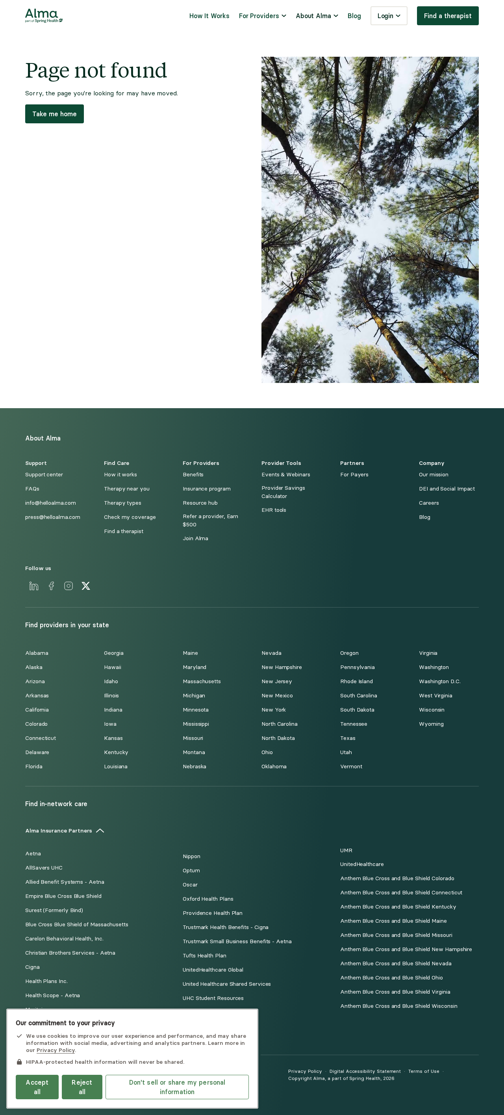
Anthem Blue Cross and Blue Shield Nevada (396, 963)
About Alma (313, 16)
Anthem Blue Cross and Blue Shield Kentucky (398, 906)
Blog (354, 16)
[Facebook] (51, 586)
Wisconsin (432, 709)
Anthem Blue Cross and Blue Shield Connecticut (401, 892)
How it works (120, 474)
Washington (434, 667)
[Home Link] (44, 16)
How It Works (209, 16)
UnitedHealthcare (362, 864)
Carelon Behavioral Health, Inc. (64, 938)
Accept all (37, 1087)
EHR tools (273, 510)
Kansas (113, 738)
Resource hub (200, 503)
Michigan (194, 695)
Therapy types (122, 503)
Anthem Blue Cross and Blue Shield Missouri (396, 935)
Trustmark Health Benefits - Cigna (226, 927)
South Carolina (358, 695)
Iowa (110, 724)
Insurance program (207, 488)
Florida (33, 766)
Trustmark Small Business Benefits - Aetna (237, 941)
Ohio (267, 752)
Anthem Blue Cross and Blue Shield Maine (393, 921)
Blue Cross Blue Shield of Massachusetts (76, 924)
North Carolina (279, 724)
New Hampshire (281, 667)
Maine (190, 653)
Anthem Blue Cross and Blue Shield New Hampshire (406, 949)
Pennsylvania (357, 667)
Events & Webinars (285, 474)
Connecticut (40, 738)
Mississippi (196, 724)
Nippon (191, 856)
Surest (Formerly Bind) (54, 910)
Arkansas (37, 695)
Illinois (111, 695)
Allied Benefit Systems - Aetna (64, 882)
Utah (346, 752)
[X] (85, 586)
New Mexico (277, 695)
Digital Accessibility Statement (365, 1071)
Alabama (36, 653)
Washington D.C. (440, 681)
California (37, 709)
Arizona (34, 681)
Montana (194, 752)
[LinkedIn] (34, 586)
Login (386, 16)
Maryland (194, 667)
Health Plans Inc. (46, 981)
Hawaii (112, 667)
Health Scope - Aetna (52, 995)
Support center (44, 474)
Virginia (428, 653)
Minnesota (196, 709)
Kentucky (116, 752)
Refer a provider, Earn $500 (210, 520)
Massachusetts (202, 681)
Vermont (351, 766)
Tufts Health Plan (204, 955)
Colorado (36, 724)
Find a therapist (448, 16)
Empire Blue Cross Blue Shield (63, 896)
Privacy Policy (305, 1071)
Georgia (113, 653)
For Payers (354, 474)
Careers (429, 503)
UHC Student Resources (213, 998)
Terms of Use (423, 1071)
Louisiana (116, 766)
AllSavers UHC (44, 867)
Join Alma (195, 538)
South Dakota (357, 709)
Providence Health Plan (213, 913)
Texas (348, 738)
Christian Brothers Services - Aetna (70, 953)
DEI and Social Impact (447, 488)
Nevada (271, 653)
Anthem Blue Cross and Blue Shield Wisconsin (399, 1006)
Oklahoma (274, 766)
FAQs (32, 488)
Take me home (54, 114)
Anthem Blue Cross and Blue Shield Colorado (397, 878)
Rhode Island (356, 681)
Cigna (32, 967)
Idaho (111, 681)
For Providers (259, 16)
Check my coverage (130, 517)
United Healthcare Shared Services (227, 984)
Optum (191, 870)
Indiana (113, 709)
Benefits (193, 474)
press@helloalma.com (52, 517)
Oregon (349, 653)
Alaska (34, 667)
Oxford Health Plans (208, 899)
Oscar (190, 884)
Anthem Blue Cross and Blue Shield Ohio (391, 977)
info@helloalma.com (50, 503)
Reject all (82, 1087)
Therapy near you (127, 488)
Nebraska (194, 766)
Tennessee (353, 724)
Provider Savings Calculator (283, 492)
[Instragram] (68, 586)
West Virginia (435, 695)
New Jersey (276, 681)
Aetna (33, 853)
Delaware (37, 752)
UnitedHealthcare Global (213, 969)
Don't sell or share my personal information (177, 1087)
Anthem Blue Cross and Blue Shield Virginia (395, 992)
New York (273, 709)
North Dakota (278, 738)
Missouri (193, 738)
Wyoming (431, 724)
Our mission (433, 474)
